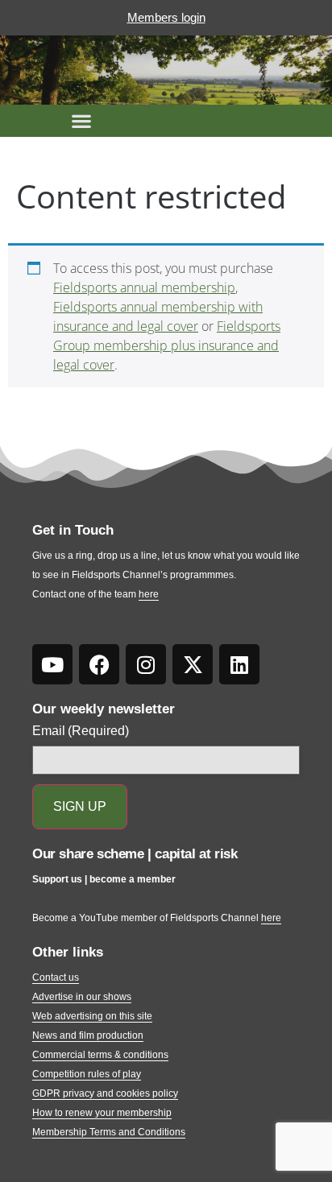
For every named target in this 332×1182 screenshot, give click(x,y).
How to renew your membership (102, 1112)
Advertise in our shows (81, 996)
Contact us (55, 977)
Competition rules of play (86, 1074)
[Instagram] (146, 664)
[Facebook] (99, 664)
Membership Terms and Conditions (108, 1132)
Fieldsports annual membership (144, 287)
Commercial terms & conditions (100, 1054)
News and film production (87, 1035)
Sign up (79, 806)
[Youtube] (52, 664)
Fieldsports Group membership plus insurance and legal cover (166, 345)
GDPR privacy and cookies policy (105, 1093)
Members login (166, 17)
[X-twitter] (192, 664)
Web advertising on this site (92, 1016)
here (149, 594)
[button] (81, 121)
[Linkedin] (239, 664)
